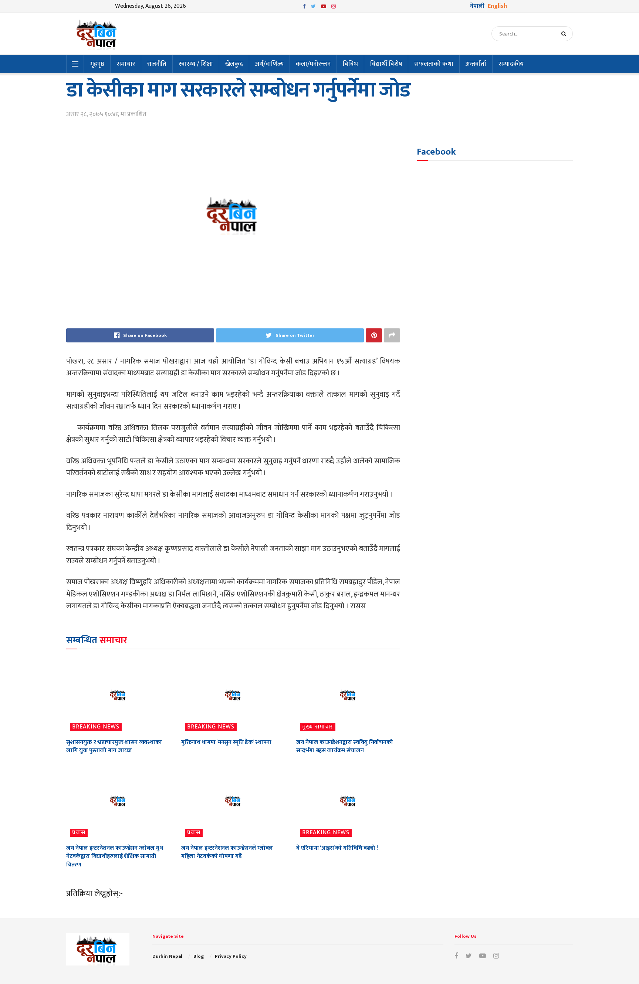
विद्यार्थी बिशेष (386, 64)
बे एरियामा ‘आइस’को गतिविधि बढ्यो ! (337, 848)
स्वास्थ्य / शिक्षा (196, 64)
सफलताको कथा (433, 64)
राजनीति (156, 64)
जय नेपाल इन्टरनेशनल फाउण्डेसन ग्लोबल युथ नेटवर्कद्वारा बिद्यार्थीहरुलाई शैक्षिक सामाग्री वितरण (114, 856)
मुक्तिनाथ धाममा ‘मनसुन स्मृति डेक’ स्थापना (226, 742)
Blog (198, 956)
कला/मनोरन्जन (313, 64)
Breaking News (95, 727)
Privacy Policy (231, 956)
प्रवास (78, 833)
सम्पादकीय (511, 64)
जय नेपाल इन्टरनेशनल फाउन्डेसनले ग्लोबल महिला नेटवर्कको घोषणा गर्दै (227, 852)
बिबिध (350, 64)
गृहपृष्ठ (97, 64)
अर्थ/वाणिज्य (269, 64)
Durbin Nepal (167, 956)
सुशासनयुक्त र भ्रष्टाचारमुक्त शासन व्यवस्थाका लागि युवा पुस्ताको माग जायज (114, 746)
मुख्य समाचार (317, 727)
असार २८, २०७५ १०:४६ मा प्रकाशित (106, 114)
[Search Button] (565, 33)
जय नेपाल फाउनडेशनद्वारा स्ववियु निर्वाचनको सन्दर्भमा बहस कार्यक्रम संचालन (344, 746)
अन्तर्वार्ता (476, 64)
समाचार (125, 64)
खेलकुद (234, 64)
